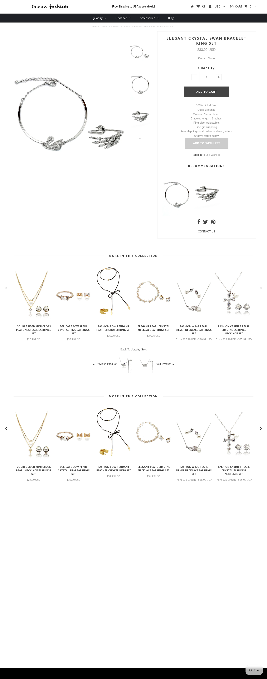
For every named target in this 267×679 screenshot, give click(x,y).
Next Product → (165, 364)
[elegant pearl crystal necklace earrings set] (154, 320)
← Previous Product (104, 364)
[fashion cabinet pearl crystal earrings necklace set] (234, 320)
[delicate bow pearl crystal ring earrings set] (74, 320)
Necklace (121, 18)
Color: (202, 58)
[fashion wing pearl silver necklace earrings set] (194, 320)
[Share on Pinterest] (213, 223)
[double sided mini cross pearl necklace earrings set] (34, 320)
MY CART (240, 6)
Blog (171, 18)
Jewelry (98, 18)
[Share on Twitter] (205, 223)
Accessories (147, 18)
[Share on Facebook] (199, 223)
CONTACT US (206, 231)
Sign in (197, 154)
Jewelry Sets (110, 26)
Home (95, 26)
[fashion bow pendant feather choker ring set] (114, 320)
